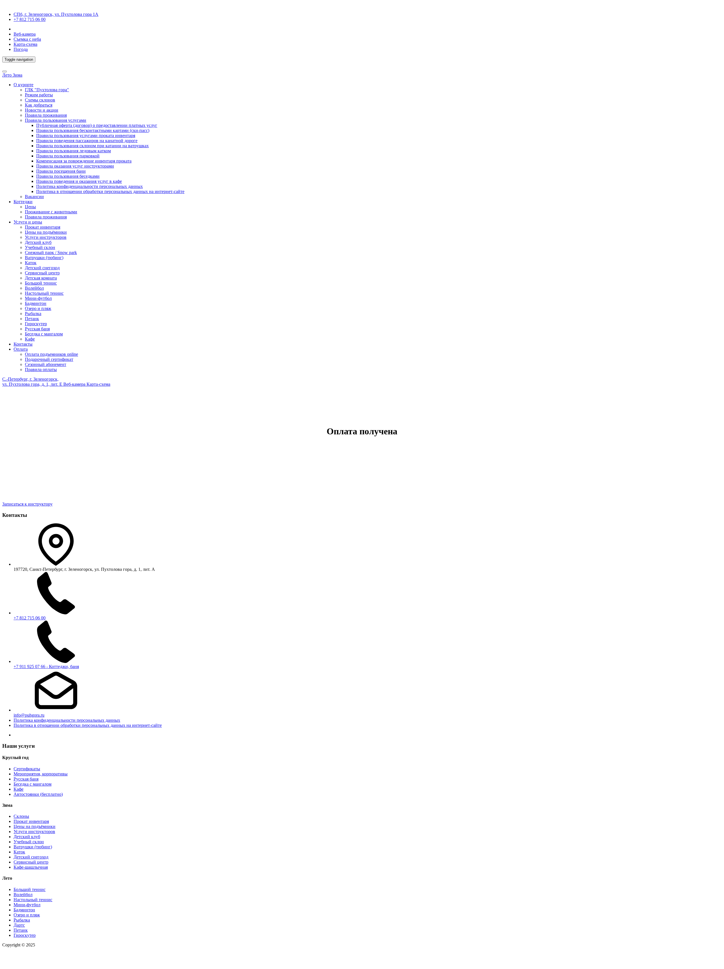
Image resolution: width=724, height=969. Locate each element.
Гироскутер (36, 323)
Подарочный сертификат (49, 359)
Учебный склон (40, 247)
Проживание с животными (51, 211)
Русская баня (37, 328)
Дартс (19, 925)
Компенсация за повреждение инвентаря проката (84, 161)
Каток (30, 262)
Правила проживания (46, 115)
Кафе (30, 339)
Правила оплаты (41, 369)
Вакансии (34, 196)
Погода (21, 49)
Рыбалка (33, 313)
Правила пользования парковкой (68, 155)
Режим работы (39, 94)
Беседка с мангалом (44, 333)
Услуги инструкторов (45, 237)
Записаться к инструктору (27, 504)
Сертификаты (27, 768)
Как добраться (38, 105)
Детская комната (41, 278)
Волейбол (34, 288)
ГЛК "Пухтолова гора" (47, 89)
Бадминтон (35, 303)
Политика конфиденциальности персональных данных (89, 186)
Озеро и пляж (38, 308)
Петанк (32, 318)
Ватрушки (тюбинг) (44, 257)
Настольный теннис (44, 293)
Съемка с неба (27, 39)
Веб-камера (25, 34)
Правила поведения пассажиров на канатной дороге (86, 140)
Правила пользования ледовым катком (73, 150)
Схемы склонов (40, 99)
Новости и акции (41, 110)
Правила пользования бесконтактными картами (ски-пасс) (92, 130)
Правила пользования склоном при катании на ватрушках (92, 145)
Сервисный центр (42, 272)
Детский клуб (38, 242)
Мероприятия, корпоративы (41, 773)
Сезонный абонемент (45, 364)
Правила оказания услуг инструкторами (75, 166)
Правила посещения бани (61, 171)
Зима (17, 75)
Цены (30, 206)
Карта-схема (25, 44)
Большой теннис (41, 283)
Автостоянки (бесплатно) (38, 794)
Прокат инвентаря (42, 227)
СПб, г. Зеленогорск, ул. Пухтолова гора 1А (56, 14)
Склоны (21, 816)
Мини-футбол (38, 298)
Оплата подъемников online (51, 354)
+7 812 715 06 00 (30, 19)
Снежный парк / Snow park (51, 252)
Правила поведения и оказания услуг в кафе (79, 181)
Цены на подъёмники (46, 232)
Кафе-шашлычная (31, 867)
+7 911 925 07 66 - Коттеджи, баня (46, 666)
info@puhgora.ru (29, 715)
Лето (7, 75)
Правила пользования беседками (68, 176)
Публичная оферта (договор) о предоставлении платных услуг (96, 125)
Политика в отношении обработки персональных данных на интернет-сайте (110, 191)
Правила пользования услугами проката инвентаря (85, 135)
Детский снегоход (42, 267)
